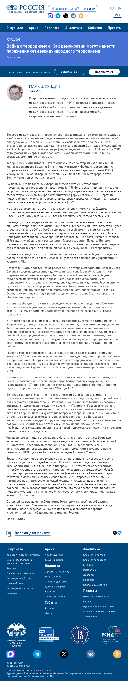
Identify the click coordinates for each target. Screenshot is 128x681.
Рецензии (13, 57)
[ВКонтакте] (120, 533)
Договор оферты (55, 586)
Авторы (11, 568)
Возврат (50, 591)
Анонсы (49, 608)
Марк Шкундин (44, 86)
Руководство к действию (98, 606)
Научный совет (15, 583)
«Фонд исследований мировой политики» (19, 561)
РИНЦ (118, 15)
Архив (33, 28)
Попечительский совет (20, 573)
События (95, 28)
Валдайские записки (95, 584)
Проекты (115, 28)
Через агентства (55, 596)
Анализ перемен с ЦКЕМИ (99, 611)
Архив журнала (54, 554)
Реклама (11, 593)
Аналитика (73, 28)
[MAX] (50, 15)
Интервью (89, 569)
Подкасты (89, 601)
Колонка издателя (94, 554)
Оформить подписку (57, 571)
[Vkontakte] (73, 15)
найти (90, 8)
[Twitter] (65, 15)
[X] (115, 533)
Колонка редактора (94, 559)
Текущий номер (54, 559)
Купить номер (53, 576)
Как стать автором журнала (23, 554)
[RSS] (81, 15)
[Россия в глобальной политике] (25, 9)
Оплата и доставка (56, 581)
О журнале (14, 28)
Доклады (88, 574)
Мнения (88, 564)
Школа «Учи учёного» (96, 596)
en (120, 8)
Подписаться (104, 72)
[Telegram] (58, 15)
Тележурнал (90, 616)
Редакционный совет (19, 578)
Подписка (52, 28)
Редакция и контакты (19, 588)
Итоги (48, 613)
